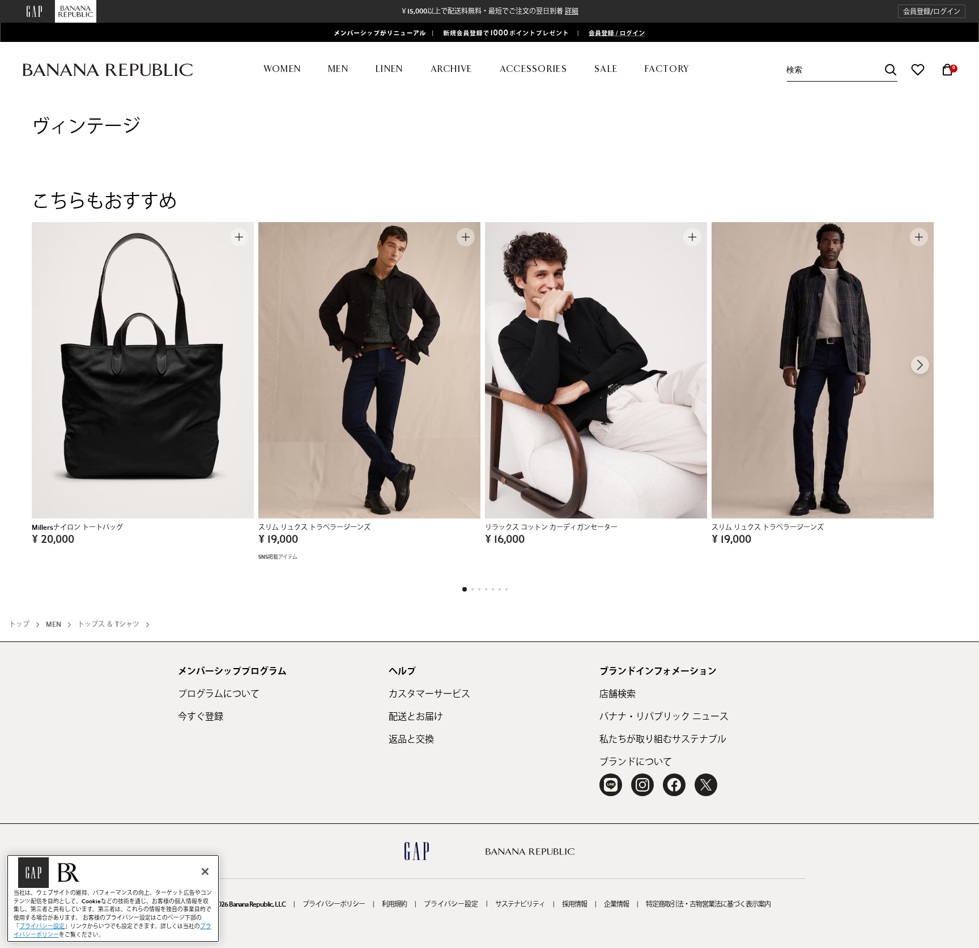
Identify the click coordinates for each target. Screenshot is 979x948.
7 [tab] (506, 589)
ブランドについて (635, 762)
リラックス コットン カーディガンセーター (551, 527)
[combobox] (841, 70)
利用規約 (394, 904)
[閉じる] (205, 871)
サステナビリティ (520, 904)
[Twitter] (706, 784)
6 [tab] (500, 589)
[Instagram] (642, 784)
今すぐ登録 (200, 716)
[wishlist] (918, 70)
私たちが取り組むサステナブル (662, 739)
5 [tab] (493, 589)
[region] (113, 898)
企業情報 (616, 904)
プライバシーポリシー (334, 904)
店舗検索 (617, 694)
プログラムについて (218, 694)
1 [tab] (464, 589)
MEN (53, 624)
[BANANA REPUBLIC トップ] (108, 69)
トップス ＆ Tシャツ (108, 624)
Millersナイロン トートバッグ (77, 527)
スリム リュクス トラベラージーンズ (314, 527)
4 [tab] (486, 589)
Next (920, 365)
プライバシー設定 (451, 904)
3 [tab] (479, 589)
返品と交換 (411, 739)
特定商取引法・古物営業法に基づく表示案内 (708, 904)
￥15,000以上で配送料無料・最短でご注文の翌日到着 (489, 11)
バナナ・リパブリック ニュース (664, 716)
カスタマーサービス (429, 694)
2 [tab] (472, 589)
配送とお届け (416, 716)
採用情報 (574, 904)
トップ (19, 624)
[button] (932, 11)
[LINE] (610, 784)
